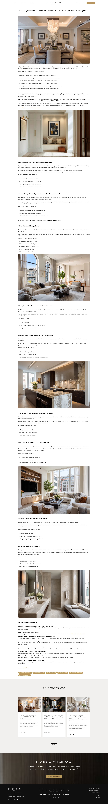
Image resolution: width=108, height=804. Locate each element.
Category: (20, 667)
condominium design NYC (24, 675)
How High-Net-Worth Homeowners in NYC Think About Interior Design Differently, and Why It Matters (54, 717)
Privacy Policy (57, 797)
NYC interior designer (62, 672)
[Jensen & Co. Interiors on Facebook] (11, 799)
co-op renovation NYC (51, 672)
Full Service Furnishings (94, 788)
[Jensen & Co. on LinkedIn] (17, 799)
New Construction (95, 792)
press (77, 2)
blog (83, 2)
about (16, 2)
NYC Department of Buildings (78, 634)
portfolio (31, 2)
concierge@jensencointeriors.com (16, 796)
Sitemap (98, 797)
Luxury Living (26, 667)
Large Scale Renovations (94, 790)
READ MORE (23, 732)
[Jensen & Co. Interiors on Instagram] (8, 799)
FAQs (99, 795)
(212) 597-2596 (11, 794)
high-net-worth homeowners (76, 672)
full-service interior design (25, 672)
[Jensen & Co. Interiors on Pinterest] (14, 799)
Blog (99, 793)
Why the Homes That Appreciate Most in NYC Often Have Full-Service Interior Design (28, 717)
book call (91, 2)
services (23, 2)
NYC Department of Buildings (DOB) (31, 108)
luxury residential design (38, 672)
